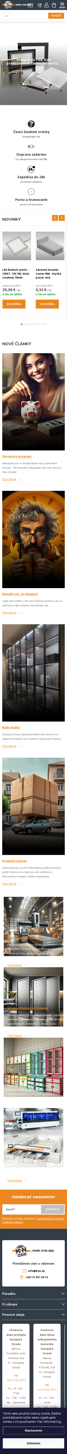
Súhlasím (33, 1443)
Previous (55, 218)
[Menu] (62, 5)
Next (62, 218)
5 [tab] (35, 324)
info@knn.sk (36, 1271)
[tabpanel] (17, 272)
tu (59, 1422)
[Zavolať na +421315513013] (39, 5)
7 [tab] (42, 324)
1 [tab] (22, 324)
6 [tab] (38, 324)
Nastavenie (33, 1430)
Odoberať (52, 1209)
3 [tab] (28, 324)
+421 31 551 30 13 (36, 1277)
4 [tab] (32, 324)
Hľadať (56, 15)
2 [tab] (25, 324)
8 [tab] (45, 324)
